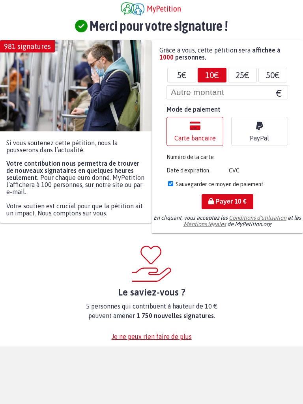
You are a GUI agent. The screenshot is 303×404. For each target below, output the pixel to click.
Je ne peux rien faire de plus (152, 336)
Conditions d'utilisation (257, 218)
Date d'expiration (187, 170)
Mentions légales (204, 224)
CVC (234, 170)
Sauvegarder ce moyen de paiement (220, 184)
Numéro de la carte (190, 157)
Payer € (230, 201)
